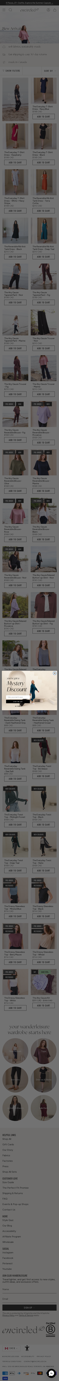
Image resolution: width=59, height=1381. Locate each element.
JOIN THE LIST (18, 701)
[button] (51, 1373)
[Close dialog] (54, 673)
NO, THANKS (18, 706)
